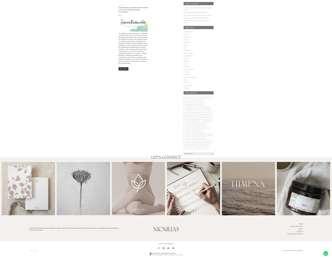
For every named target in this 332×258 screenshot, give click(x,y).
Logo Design (187, 66)
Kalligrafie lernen (200, 124)
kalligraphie (188, 127)
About (300, 229)
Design (185, 47)
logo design (188, 131)
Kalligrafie (186, 61)
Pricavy (31, 250)
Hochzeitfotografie (191, 117)
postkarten (188, 141)
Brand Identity (187, 37)
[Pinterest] (173, 248)
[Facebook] (164, 248)
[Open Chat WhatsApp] (325, 253)
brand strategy (197, 100)
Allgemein (186, 34)
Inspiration (186, 58)
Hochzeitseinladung (188, 53)
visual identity (189, 148)
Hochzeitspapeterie (188, 56)
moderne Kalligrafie (205, 134)
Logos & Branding (296, 226)
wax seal (186, 82)
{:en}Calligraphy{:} (188, 31)
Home (301, 224)
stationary (205, 144)
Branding (186, 39)
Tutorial (186, 80)
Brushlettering (187, 42)
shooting (208, 141)
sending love (187, 74)
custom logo (188, 111)
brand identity (199, 97)
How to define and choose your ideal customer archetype (197, 15)
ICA (200, 121)
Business (186, 45)
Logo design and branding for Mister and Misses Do (196, 18)
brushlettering (189, 104)
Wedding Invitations (295, 234)
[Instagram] (159, 248)
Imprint (36, 250)
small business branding (192, 144)
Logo (205, 127)
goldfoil (187, 114)
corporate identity (203, 107)
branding (187, 100)
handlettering (206, 114)
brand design (188, 97)
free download (187, 50)
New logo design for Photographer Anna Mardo (195, 12)
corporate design (190, 107)
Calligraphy (200, 104)
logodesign (198, 131)
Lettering (186, 64)
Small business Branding (190, 77)
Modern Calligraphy (188, 69)
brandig (209, 97)
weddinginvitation (202, 148)
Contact (299, 231)
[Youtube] (168, 248)
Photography (187, 72)
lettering (198, 127)
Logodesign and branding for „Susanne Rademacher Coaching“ (133, 10)
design (197, 111)
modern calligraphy (190, 134)
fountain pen (206, 111)
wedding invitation (188, 85)
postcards (201, 138)
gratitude (196, 114)
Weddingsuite (187, 88)
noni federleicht (190, 138)
